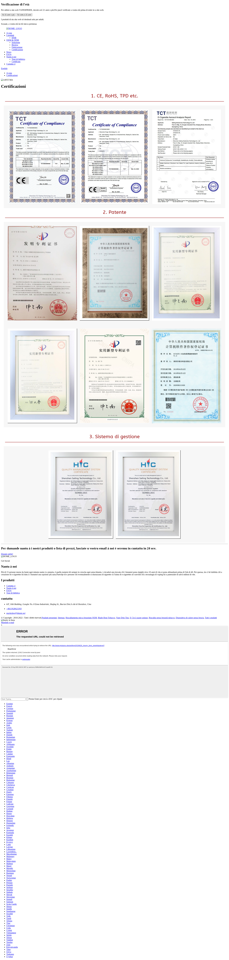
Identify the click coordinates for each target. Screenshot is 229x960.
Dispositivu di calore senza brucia (190, 618)
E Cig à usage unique (139, 618)
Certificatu (16, 61)
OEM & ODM (12, 40)
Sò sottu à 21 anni (24, 15)
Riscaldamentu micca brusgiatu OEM (81, 618)
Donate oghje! (7, 554)
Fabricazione (17, 47)
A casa (9, 33)
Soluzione (16, 42)
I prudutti (10, 35)
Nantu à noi (11, 57)
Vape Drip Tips (122, 618)
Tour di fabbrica (18, 59)
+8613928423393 (14, 609)
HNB (14, 38)
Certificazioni (17, 50)
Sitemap (61, 618)
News (8, 52)
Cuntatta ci (10, 64)
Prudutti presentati (49, 618)
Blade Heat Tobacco (106, 618)
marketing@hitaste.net (15, 613)
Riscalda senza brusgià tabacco (162, 618)
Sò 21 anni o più (8, 15)
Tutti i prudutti (211, 618)
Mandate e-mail (7, 622)
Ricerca (15, 45)
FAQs (8, 54)
